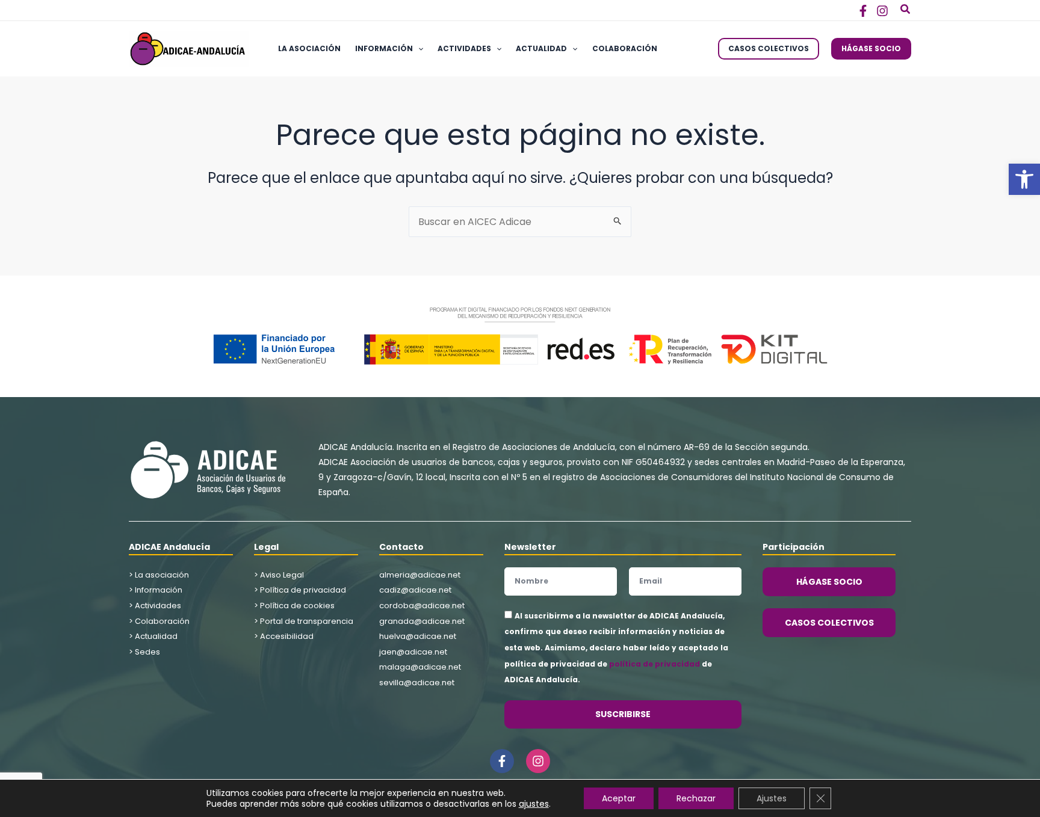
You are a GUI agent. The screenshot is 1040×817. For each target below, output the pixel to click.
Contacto (401, 547)
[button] (1024, 179)
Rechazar (696, 798)
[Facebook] (863, 11)
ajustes (534, 803)
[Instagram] (882, 11)
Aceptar (619, 798)
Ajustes (772, 798)
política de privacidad (654, 664)
